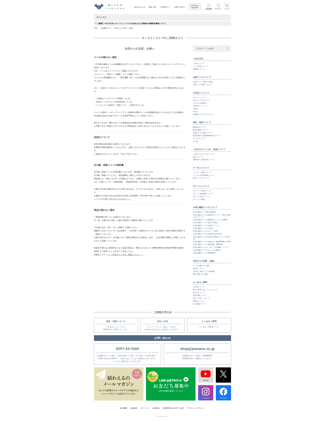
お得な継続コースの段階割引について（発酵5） (211, 220)
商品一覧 (152, 7)
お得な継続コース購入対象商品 (204, 212)
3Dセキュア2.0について (201, 100)
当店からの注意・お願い (204, 261)
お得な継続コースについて (205, 207)
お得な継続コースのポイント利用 (205, 231)
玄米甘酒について (199, 295)
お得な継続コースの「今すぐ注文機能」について (211, 247)
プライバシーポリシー (196, 408)
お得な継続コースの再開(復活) (204, 253)
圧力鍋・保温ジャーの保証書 (203, 271)
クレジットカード (199, 97)
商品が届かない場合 (200, 274)
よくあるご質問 (200, 282)
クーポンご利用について (202, 172)
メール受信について (200, 66)
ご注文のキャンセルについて (203, 154)
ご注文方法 (198, 58)
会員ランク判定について (202, 85)
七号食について (199, 287)
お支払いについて (201, 93)
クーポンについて (201, 168)
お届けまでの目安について (203, 133)
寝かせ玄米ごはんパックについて (205, 290)
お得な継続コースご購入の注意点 (205, 222)
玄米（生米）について (201, 298)
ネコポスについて (199, 138)
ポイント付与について (201, 196)
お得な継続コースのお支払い (203, 228)
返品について (198, 157)
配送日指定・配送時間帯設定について (207, 136)
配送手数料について (200, 130)
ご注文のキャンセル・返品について (209, 149)
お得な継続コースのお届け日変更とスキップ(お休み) (211, 238)
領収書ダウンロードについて (203, 114)
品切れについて (199, 268)
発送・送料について (202, 122)
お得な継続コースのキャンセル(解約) (207, 250)
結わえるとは (139, 7)
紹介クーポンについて (201, 178)
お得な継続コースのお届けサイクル (206, 225)
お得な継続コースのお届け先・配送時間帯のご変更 (212, 242)
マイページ (145, 408)
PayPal (195, 109)
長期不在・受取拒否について (203, 160)
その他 (195, 141)
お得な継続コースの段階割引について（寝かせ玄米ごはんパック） (212, 216)
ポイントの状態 (199, 199)
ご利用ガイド (165, 7)
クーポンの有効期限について (203, 175)
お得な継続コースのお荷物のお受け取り (208, 234)
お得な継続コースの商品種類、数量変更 (208, 244)
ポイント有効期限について (203, 194)
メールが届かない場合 (201, 266)
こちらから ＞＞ (124, 199)
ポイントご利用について (202, 191)
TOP (95, 28)
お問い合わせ (179, 7)
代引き (195, 111)
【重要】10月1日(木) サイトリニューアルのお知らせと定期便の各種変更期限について (131, 23)
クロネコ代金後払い (200, 103)
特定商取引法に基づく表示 (173, 408)
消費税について (199, 69)
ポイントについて (201, 186)
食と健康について (199, 304)
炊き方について (199, 293)
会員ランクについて (202, 77)
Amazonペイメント (200, 106)
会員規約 (133, 408)
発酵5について (198, 301)
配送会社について (199, 127)
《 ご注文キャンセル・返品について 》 (125, 254)
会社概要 (123, 408)
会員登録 (156, 408)
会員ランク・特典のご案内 (203, 82)
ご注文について (199, 63)
